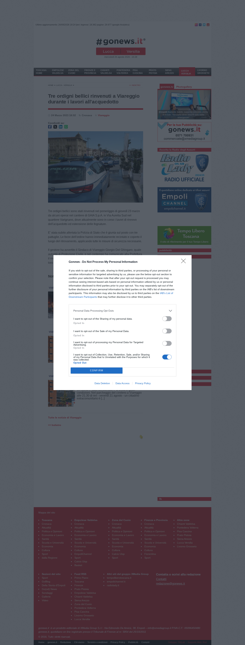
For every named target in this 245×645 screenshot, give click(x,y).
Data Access (122, 383)
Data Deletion (102, 383)
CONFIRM (96, 370)
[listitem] (122, 311)
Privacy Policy (143, 383)
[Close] (184, 262)
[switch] (167, 318)
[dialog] (122, 322)
